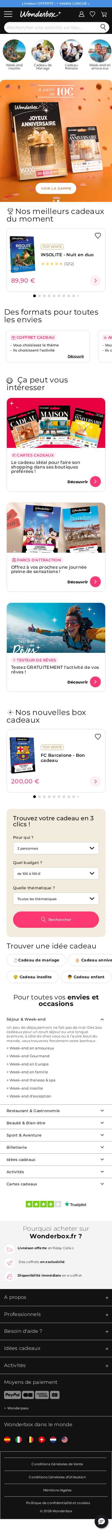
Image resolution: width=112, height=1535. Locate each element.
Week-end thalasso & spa (32, 1080)
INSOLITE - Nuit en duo (67, 254)
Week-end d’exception (30, 1096)
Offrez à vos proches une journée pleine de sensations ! (49, 569)
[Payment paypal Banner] (10, 1396)
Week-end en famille (29, 1072)
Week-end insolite (26, 1088)
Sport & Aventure (24, 1135)
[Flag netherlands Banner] (51, 1440)
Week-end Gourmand (29, 1056)
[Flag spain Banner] (5, 1440)
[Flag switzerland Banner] (40, 1440)
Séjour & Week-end (26, 1019)
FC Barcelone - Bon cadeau (63, 758)
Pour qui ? (23, 837)
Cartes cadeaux (22, 1184)
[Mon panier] (104, 13)
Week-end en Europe (29, 1064)
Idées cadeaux (21, 1159)
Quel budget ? (27, 862)
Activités (15, 1171)
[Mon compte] (81, 13)
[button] (52, 201)
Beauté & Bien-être (26, 1123)
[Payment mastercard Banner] (55, 1396)
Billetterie (17, 1147)
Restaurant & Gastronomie (33, 1110)
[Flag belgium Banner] (28, 1440)
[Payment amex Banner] (42, 1396)
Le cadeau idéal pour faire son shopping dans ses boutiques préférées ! (45, 467)
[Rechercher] (103, 27)
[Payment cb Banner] (28, 1396)
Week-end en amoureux (32, 1048)
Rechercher (59, 919)
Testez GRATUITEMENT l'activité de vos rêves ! (55, 670)
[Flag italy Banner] (16, 1440)
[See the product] (95, 280)
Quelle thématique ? (34, 887)
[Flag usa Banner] (62, 1440)
